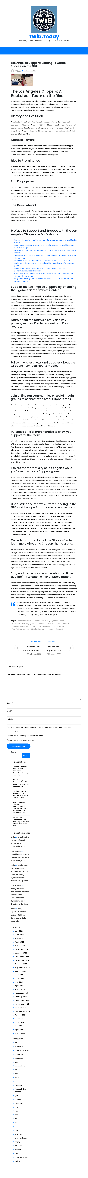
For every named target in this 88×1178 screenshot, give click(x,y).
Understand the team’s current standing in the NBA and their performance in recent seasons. (40, 269)
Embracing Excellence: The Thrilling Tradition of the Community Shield (21, 822)
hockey (18, 1099)
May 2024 (19, 1026)
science (18, 1146)
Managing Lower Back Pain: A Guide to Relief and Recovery (32, 649)
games (42, 623)
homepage (16, 851)
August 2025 (20, 971)
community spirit (41, 621)
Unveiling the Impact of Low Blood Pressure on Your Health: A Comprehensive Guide (55, 649)
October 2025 (21, 964)
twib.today (44, 36)
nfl (16, 1119)
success (50, 629)
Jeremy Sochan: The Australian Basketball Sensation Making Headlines (20, 771)
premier (18, 1134)
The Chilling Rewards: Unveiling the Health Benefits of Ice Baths (21, 783)
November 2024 (22, 1004)
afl (16, 1043)
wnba (17, 1161)
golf (17, 1095)
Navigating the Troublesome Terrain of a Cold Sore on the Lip (20, 794)
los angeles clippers (20, 626)
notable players (44, 626)
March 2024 (20, 1033)
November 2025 (22, 960)
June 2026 (19, 935)
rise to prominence (20, 629)
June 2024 (19, 1022)
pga (16, 1130)
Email (9, 711)
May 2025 (19, 982)
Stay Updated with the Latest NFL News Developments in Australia (18, 915)
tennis (17, 1153)
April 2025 (19, 986)
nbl (16, 1115)
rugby (17, 1142)
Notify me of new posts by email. (21, 740)
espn (17, 1077)
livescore (19, 1103)
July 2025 (19, 975)
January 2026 (21, 953)
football (18, 1085)
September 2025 (22, 967)
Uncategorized (21, 1157)
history (51, 623)
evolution (16, 623)
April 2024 (19, 1029)
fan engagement (29, 623)
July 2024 (19, 1019)
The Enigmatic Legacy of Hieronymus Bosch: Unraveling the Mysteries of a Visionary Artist (21, 807)
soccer (18, 1150)
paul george (59, 626)
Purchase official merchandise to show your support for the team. (42, 260)
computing (20, 1066)
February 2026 (21, 949)
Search (14, 752)
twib (18, 71)
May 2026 (19, 938)
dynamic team (57, 621)
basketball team (24, 621)
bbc (16, 1062)
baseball (19, 1054)
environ (18, 1070)
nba (33, 626)
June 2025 (19, 978)
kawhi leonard (62, 623)
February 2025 (21, 993)
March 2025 (20, 989)
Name (10, 703)
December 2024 (22, 1000)
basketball (20, 1058)
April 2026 (19, 942)
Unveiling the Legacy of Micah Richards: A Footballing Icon (20, 857)
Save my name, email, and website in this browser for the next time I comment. (40, 727)
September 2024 (22, 1011)
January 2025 (21, 997)
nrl (16, 1126)
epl (16, 1074)
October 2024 (21, 1008)
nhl (16, 1122)
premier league (21, 1138)
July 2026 (19, 931)
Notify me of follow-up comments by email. (25, 735)
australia (19, 1047)
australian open (22, 1050)
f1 (15, 1081)
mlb (16, 1107)
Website (10, 719)
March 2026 (20, 946)
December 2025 (22, 957)
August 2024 (20, 1015)
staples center (37, 629)
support (59, 629)
